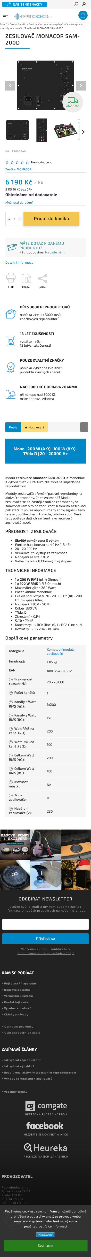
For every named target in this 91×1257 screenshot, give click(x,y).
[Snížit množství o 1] (9, 219)
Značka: (18, 169)
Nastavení (45, 1234)
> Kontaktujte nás (15, 1002)
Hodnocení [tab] (36, 427)
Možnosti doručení (19, 202)
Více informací (56, 1226)
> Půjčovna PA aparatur (19, 983)
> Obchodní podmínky (17, 1026)
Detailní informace (19, 262)
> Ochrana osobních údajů (21, 1032)
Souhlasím (45, 1245)
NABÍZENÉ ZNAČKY (27, 4)
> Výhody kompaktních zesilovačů (27, 1078)
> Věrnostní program (17, 995)
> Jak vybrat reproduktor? (21, 1059)
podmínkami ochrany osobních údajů (45, 953)
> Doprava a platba (16, 989)
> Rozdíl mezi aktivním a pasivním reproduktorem (39, 1072)
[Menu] (5, 14)
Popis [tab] (13, 427)
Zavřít (73, 295)
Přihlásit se (45, 939)
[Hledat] (76, 4)
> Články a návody (15, 1014)
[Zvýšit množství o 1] (20, 219)
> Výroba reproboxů (17, 1008)
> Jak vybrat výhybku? (18, 1066)
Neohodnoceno (41, 162)
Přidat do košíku (51, 218)
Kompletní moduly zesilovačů (60, 651)
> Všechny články (14, 1091)
